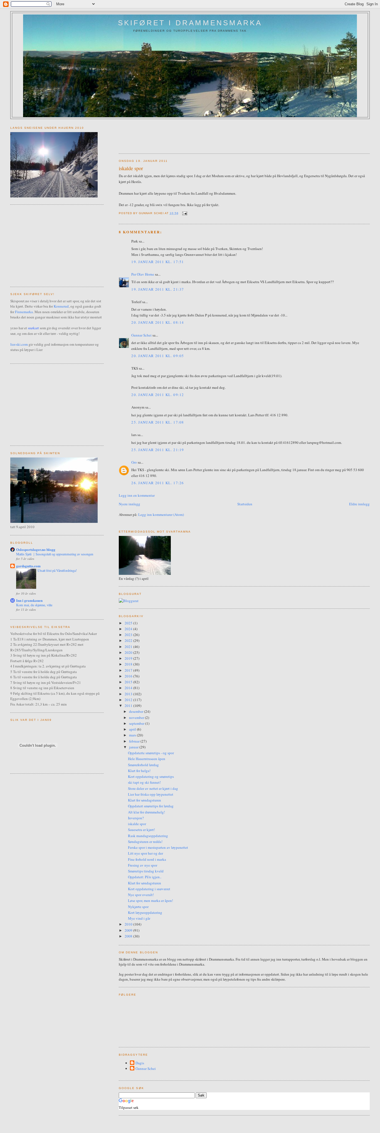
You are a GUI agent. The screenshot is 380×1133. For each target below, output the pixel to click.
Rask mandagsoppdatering (148, 835)
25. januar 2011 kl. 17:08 (157, 422)
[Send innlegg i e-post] (184, 213)
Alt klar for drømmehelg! (146, 812)
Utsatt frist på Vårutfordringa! (57, 570)
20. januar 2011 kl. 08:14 (157, 322)
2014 (129, 687)
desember (136, 711)
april (133, 729)
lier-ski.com (19, 344)
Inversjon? (136, 817)
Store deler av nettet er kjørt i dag (153, 788)
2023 (129, 634)
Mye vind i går (139, 918)
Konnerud (61, 306)
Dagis (139, 1062)
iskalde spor (131, 168)
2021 (129, 646)
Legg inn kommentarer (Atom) (161, 514)
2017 (129, 670)
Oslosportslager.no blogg (35, 549)
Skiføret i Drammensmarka (190, 23)
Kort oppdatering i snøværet (149, 888)
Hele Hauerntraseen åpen (146, 758)
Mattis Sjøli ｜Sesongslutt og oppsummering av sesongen (54, 554)
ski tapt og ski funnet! (144, 782)
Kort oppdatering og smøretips (151, 776)
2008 (129, 936)
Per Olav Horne (142, 274)
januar (134, 746)
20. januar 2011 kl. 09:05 (157, 355)
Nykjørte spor (138, 906)
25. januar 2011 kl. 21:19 (157, 449)
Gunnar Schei (141, 335)
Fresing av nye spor (142, 865)
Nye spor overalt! (141, 894)
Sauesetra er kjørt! (141, 829)
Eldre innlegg (359, 503)
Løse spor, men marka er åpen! (150, 900)
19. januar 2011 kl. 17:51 (157, 261)
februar (134, 741)
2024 (129, 628)
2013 (129, 693)
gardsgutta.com (28, 565)
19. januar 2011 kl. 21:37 (157, 289)
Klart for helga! (139, 770)
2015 (129, 681)
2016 (129, 676)
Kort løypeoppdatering (145, 912)
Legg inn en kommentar (137, 495)
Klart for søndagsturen (144, 800)
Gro (134, 462)
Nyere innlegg (129, 503)
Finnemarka (24, 311)
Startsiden (244, 503)
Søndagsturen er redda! (145, 841)
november (137, 717)
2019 (129, 658)
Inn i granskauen (29, 600)
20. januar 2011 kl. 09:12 (157, 394)
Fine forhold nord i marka (147, 859)
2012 (129, 699)
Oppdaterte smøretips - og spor (151, 752)
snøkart (33, 327)
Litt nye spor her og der (145, 853)
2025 (129, 622)
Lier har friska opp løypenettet (150, 794)
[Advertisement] (220, 134)
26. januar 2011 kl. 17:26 (157, 482)
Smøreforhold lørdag (143, 764)
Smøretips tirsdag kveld (146, 871)
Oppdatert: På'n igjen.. (144, 876)
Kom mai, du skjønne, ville (34, 605)
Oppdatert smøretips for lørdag (151, 805)
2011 (129, 705)
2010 (129, 924)
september (137, 723)
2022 (129, 640)
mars (133, 735)
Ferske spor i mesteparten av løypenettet (158, 847)
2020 (129, 652)
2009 (129, 930)
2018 (129, 664)
